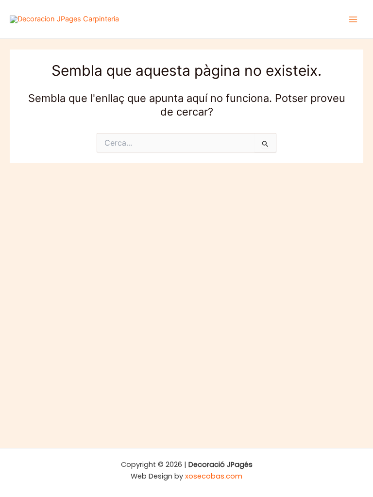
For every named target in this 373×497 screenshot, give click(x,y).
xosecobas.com (213, 476)
